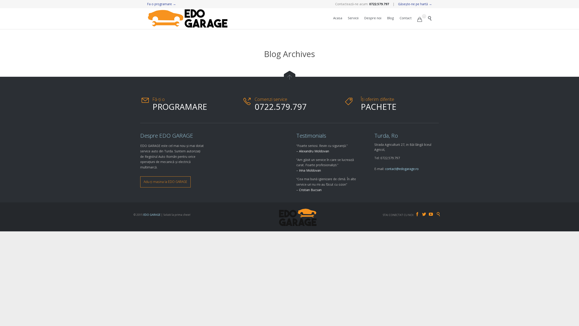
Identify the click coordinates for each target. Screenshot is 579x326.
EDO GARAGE (151, 215)
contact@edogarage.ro (402, 169)
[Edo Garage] (187, 18)
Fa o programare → (161, 4)
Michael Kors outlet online (19, 234)
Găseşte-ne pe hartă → (415, 4)
